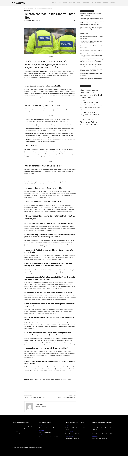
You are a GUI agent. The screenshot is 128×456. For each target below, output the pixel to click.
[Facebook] (25, 23)
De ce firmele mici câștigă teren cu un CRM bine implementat (91, 37)
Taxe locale (85, 122)
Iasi (81, 107)
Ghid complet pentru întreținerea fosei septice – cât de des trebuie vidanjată (91, 42)
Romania (89, 117)
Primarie (91, 112)
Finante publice (92, 105)
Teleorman (82, 124)
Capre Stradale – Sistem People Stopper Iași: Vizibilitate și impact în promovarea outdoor (91, 28)
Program (84, 115)
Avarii (91, 92)
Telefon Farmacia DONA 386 (72, 438)
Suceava (94, 119)
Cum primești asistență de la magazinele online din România (91, 74)
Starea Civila (85, 119)
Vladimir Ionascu (31, 20)
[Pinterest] (32, 23)
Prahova (94, 110)
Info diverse (41, 430)
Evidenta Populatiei (89, 102)
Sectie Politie (63, 379)
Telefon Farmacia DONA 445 (72, 433)
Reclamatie (57, 379)
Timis (87, 124)
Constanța (91, 95)
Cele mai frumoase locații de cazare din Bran (91, 50)
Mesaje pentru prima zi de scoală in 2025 (101, 438)
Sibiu (98, 117)
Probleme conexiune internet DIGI (47, 427)
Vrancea (81, 127)
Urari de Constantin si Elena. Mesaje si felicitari (103, 433)
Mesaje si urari (95, 425)
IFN (83, 107)
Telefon (69, 379)
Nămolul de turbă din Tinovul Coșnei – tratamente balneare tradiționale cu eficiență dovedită (91, 55)
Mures (94, 107)
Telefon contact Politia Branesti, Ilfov (66, 397)
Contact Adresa (85, 98)
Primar (83, 112)
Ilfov (44, 379)
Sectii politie (30, 8)
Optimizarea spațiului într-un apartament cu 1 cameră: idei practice (91, 14)
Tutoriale (41, 425)
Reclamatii (94, 114)
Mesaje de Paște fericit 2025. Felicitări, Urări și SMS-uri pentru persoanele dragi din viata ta (91, 65)
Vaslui (100, 124)
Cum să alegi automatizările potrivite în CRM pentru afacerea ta (90, 32)
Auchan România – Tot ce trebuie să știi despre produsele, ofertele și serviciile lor (91, 70)
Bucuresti (95, 92)
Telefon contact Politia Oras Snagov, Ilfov (34, 397)
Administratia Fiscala (92, 90)
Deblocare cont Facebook (45, 432)
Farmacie (83, 105)
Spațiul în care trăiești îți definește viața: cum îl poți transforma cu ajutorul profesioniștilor (91, 60)
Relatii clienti (83, 117)
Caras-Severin (83, 95)
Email (40, 379)
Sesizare (94, 117)
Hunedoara (99, 105)
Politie (52, 379)
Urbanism (93, 124)
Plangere (48, 379)
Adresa (31, 379)
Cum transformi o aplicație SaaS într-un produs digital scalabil (91, 46)
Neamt (98, 107)
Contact (36, 379)
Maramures (90, 107)
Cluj (87, 95)
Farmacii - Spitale (69, 431)
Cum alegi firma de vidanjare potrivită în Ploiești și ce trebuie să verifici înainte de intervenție (91, 19)
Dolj (100, 98)
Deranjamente (96, 98)
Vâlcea (86, 127)
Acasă (25, 8)
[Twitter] (29, 23)
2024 (82, 90)
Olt (91, 110)
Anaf (87, 92)
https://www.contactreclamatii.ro (41, 406)
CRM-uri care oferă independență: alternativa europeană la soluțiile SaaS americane (91, 23)
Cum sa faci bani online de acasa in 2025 (48, 436)
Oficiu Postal (84, 110)
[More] (39, 23)
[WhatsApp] (36, 23)
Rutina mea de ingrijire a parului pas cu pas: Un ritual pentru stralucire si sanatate (91, 79)
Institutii (67, 425)
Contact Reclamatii (24, 447)
